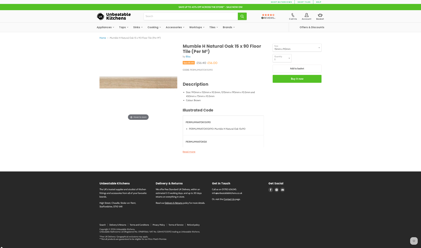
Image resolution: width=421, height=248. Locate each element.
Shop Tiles (304, 2)
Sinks (137, 27)
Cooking (153, 27)
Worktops (196, 27)
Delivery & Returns (174, 202)
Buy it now (297, 78)
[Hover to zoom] (138, 82)
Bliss (188, 56)
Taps (122, 27)
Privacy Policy (159, 224)
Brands (228, 27)
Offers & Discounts (312, 27)
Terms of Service (176, 224)
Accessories (174, 27)
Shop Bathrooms (281, 2)
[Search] (242, 16)
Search (102, 224)
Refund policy (193, 224)
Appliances (104, 27)
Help (319, 2)
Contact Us (229, 199)
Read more (189, 151)
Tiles (212, 27)
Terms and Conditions (139, 224)
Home (102, 38)
